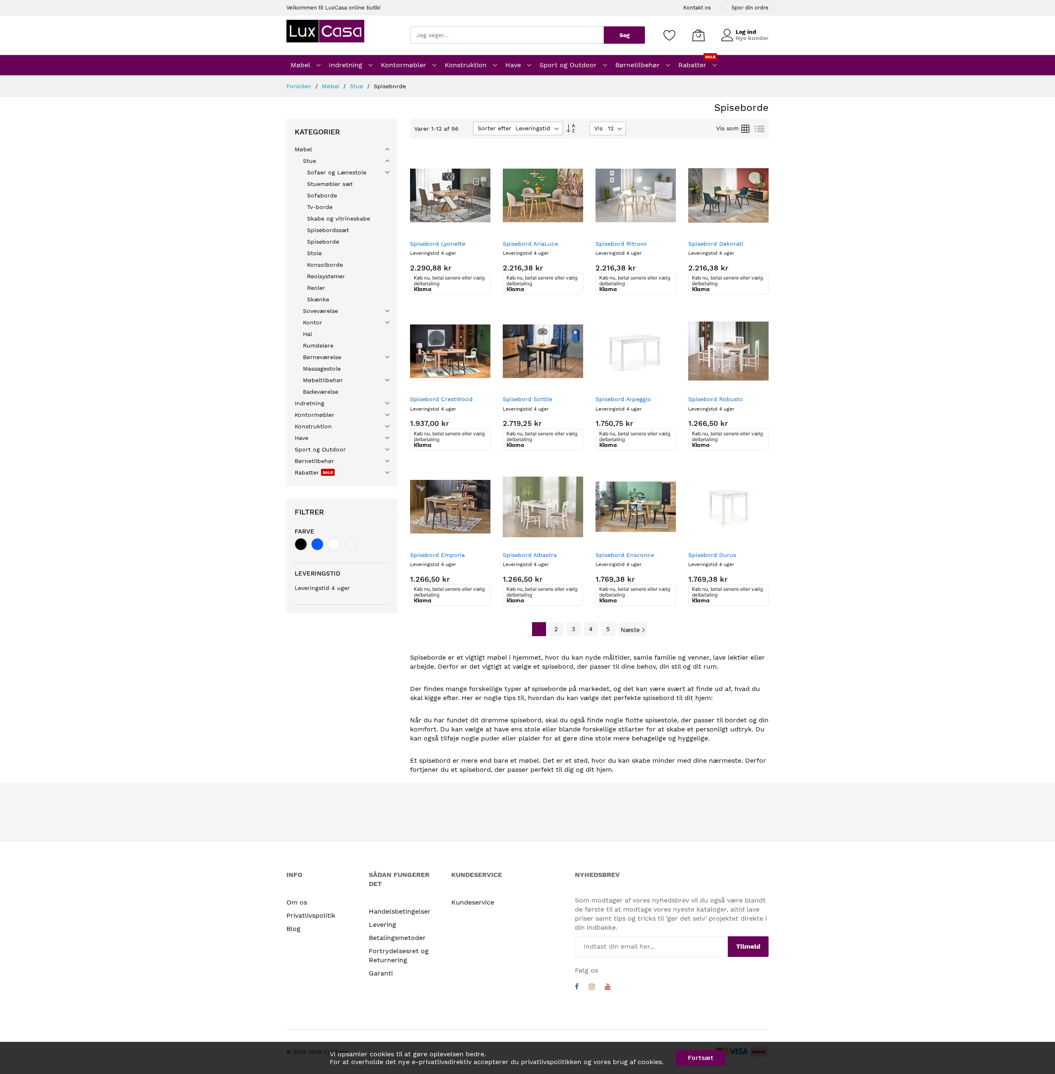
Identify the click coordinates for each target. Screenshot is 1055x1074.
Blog (293, 929)
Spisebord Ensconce (624, 555)
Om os (296, 902)
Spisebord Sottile (527, 399)
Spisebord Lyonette (437, 243)
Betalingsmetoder (397, 938)
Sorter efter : (496, 128)
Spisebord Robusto (715, 399)
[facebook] (577, 988)
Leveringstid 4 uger (322, 588)
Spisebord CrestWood (441, 399)
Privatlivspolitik (310, 915)
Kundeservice (472, 902)
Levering (382, 924)
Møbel (331, 86)
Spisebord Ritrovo (621, 243)
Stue (357, 86)
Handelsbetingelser (400, 911)
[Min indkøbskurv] (698, 35)
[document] (527, 1058)
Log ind (746, 31)
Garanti (381, 973)
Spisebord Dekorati (715, 243)
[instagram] (592, 988)
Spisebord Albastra (530, 555)
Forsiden (299, 86)
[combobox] (507, 35)
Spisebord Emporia (437, 555)
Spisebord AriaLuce (530, 243)
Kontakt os (697, 8)
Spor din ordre (750, 8)
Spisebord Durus (712, 555)
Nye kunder (752, 38)
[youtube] (608, 988)
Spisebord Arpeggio (623, 399)
